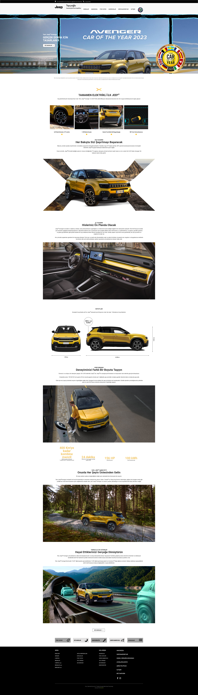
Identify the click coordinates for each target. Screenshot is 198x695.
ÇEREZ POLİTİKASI (122, 666)
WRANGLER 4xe (58, 665)
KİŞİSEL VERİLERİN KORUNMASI (125, 658)
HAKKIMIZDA (94, 9)
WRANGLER (57, 660)
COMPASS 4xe (58, 663)
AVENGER (57, 656)
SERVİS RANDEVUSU (103, 658)
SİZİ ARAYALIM (98, 630)
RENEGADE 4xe (58, 667)
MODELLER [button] (86, 9)
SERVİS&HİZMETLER (122, 654)
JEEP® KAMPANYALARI (82, 653)
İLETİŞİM (119, 670)
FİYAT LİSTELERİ (102, 656)
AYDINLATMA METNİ (122, 662)
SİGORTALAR (102, 653)
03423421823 (88, 1)
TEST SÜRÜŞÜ (80, 660)
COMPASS (57, 658)
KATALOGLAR (80, 656)
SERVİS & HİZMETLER (123, 9)
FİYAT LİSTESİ (103, 9)
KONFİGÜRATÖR (102, 665)
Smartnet (101, 687)
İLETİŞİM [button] (133, 9)
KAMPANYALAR (112, 9)
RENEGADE (57, 653)
